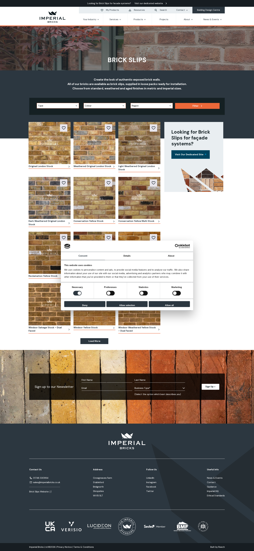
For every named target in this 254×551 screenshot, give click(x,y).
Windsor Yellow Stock (85, 327)
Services (114, 19)
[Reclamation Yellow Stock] (50, 252)
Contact (180, 10)
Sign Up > (210, 386)
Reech (221, 547)
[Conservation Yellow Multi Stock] (139, 197)
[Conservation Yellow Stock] (94, 197)
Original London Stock (41, 166)
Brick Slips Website (39, 491)
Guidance (212, 486)
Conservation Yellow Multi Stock (136, 221)
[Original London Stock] (50, 142)
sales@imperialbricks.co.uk (46, 482)
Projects (164, 19)
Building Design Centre (208, 10)
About (187, 19)
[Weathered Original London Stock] (94, 142)
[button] (63, 128)
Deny (84, 305)
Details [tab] (127, 256)
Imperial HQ (213, 491)
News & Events (211, 19)
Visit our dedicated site (189, 154)
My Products (112, 10)
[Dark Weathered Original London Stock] (50, 197)
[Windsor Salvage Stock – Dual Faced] (50, 304)
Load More (94, 341)
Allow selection (127, 305)
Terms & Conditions (83, 547)
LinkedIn (150, 477)
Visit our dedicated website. (148, 3)
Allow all (169, 305)
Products (138, 19)
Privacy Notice (64, 547)
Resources (139, 10)
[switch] (110, 293)
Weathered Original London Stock (92, 166)
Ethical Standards (216, 495)
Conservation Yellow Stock (88, 221)
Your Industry (89, 19)
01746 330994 (40, 477)
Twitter (150, 491)
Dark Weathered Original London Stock (47, 223)
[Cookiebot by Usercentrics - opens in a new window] (177, 246)
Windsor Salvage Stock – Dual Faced (45, 329)
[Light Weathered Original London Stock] (139, 142)
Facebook (151, 486)
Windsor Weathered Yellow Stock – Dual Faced (137, 329)
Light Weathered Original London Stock (136, 168)
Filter (196, 105)
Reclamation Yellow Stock (43, 276)
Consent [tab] (82, 256)
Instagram (151, 482)
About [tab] (171, 256)
